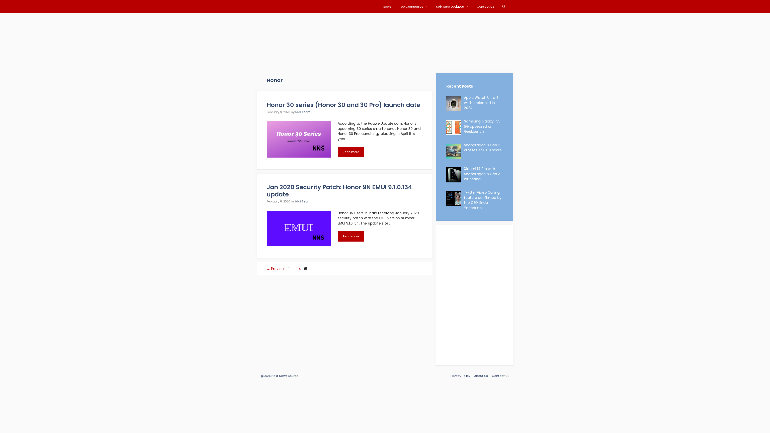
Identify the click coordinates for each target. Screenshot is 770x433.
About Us (481, 376)
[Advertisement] (120, 41)
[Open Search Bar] (503, 6)
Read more (351, 152)
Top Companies (411, 6)
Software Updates (450, 6)
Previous (276, 268)
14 (299, 268)
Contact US (485, 6)
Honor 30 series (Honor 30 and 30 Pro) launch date (343, 105)
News (387, 6)
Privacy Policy (460, 376)
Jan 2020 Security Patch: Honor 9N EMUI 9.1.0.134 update (339, 191)
